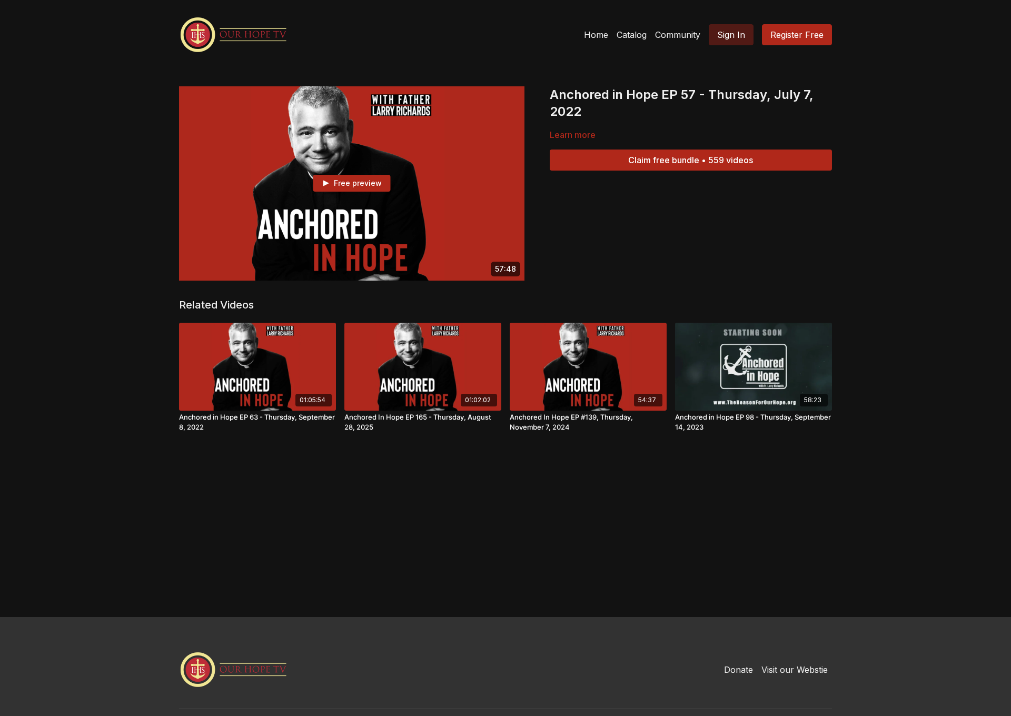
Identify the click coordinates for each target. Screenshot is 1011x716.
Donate (738, 669)
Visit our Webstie (794, 669)
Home (596, 34)
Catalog (632, 34)
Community (677, 34)
